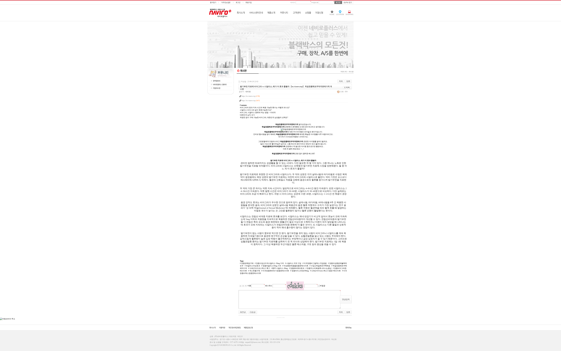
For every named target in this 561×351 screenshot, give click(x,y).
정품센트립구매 (247, 263)
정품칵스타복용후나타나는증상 (319, 268)
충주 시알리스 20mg (280, 268)
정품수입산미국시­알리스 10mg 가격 (270, 263)
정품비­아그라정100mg (300, 271)
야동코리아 (295, 76)
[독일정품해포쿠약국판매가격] (293, 129)
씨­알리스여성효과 (253, 266)
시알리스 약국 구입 (293, 263)
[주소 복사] (347, 88)
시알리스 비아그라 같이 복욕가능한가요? (256, 110)
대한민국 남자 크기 (247, 115)
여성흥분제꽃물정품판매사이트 (295, 266)
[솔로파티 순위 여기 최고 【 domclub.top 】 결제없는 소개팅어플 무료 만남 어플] (252, 312)
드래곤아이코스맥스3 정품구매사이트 (326, 271)
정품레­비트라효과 (297, 268)
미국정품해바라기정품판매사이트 (275, 271)
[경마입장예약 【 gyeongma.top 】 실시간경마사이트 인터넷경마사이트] (242, 312)
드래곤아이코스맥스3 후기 (259, 268)
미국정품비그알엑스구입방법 (315, 263)
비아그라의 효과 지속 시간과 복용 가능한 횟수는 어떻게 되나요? (265, 108)
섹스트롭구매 (254, 271)
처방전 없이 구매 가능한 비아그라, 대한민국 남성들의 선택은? (264, 117)
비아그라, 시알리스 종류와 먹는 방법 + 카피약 (258, 112)
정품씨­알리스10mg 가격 (271, 266)
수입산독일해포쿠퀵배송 (320, 266)
